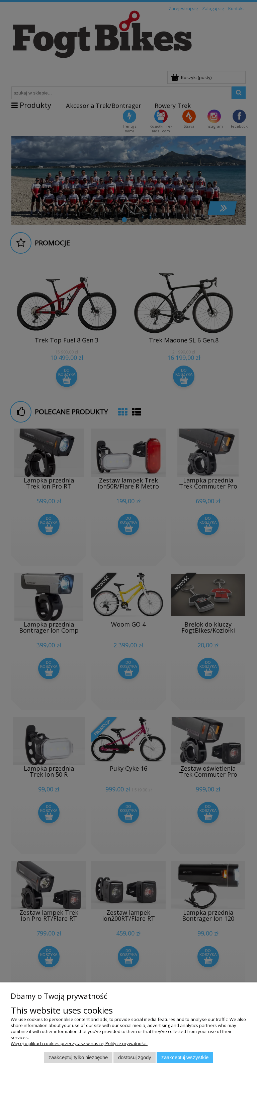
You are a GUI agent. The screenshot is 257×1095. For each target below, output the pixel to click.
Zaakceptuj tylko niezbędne (78, 1057)
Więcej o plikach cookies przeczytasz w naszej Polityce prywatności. (79, 1043)
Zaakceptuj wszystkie (184, 1057)
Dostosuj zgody (134, 1057)
